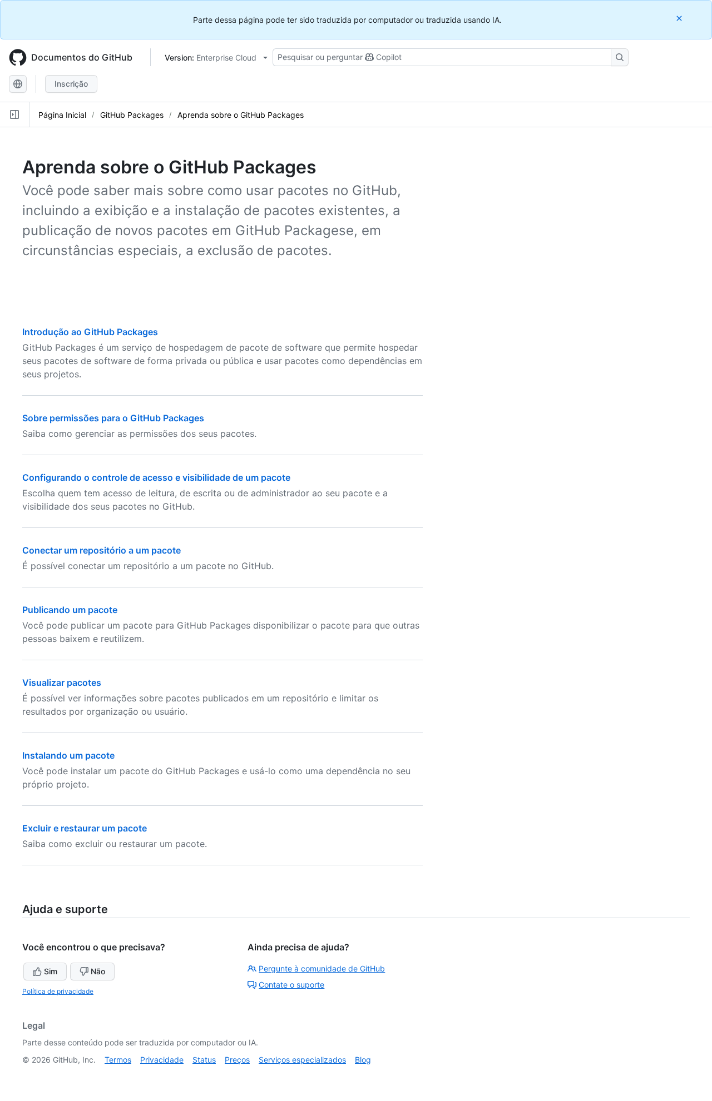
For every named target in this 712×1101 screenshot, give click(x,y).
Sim (50, 971)
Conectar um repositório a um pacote (101, 550)
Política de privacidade (57, 991)
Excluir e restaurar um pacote (84, 828)
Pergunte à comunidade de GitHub (322, 968)
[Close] (680, 18)
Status (204, 1059)
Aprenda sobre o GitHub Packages (240, 114)
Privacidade (162, 1059)
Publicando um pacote (69, 609)
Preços (237, 1059)
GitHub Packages (132, 114)
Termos (118, 1059)
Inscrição (71, 83)
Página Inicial (62, 114)
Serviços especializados (302, 1059)
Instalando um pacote (68, 755)
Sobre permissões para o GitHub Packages (113, 418)
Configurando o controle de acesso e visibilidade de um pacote (156, 477)
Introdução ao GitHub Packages (90, 331)
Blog (363, 1059)
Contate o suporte (291, 984)
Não (98, 971)
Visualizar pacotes (61, 682)
